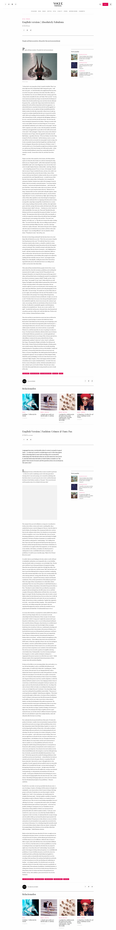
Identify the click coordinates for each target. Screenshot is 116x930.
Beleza (44, 11)
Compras (83, 412)
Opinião (66, 11)
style (61, 373)
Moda (39, 11)
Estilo (54, 11)
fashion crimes (58, 879)
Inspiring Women (73, 11)
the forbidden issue (46, 373)
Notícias (65, 412)
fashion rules (48, 879)
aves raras (26, 373)
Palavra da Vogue (83, 54)
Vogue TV (60, 11)
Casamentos (82, 11)
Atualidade (34, 11)
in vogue (55, 373)
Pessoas (28, 18)
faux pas (66, 879)
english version (35, 373)
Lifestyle (49, 11)
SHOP (105, 4)
